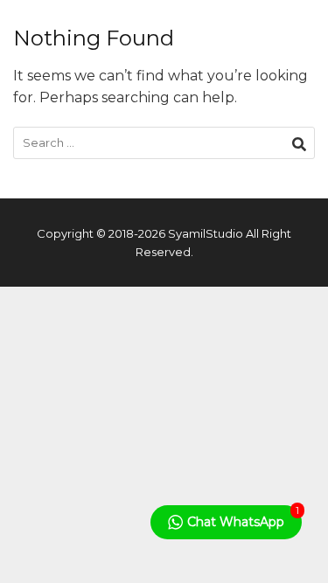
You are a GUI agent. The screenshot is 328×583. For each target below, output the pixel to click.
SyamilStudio (205, 233)
